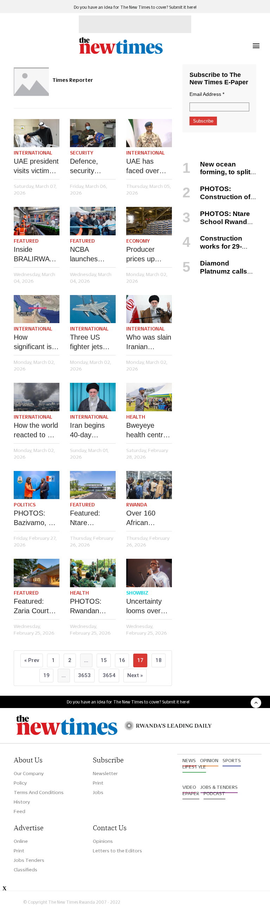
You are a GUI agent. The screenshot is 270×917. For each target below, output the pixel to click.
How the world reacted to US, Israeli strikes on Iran (36, 430)
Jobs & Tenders (219, 787)
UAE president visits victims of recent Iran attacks (36, 166)
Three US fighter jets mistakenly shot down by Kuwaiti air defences (90, 342)
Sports (232, 760)
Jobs (98, 792)
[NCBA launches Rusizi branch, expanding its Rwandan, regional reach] (93, 221)
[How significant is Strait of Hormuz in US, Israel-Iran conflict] (36, 309)
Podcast (214, 793)
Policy (20, 783)
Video (189, 787)
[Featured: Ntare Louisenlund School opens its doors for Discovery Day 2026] (93, 485)
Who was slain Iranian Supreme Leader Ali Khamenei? (148, 342)
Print (98, 783)
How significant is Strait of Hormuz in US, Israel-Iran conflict (36, 342)
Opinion (209, 760)
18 (158, 660)
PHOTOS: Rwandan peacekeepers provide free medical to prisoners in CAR (92, 606)
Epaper (190, 793)
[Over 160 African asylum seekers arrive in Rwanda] (149, 485)
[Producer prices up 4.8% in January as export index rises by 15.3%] (149, 221)
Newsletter (105, 773)
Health (135, 417)
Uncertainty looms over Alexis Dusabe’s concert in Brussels (144, 606)
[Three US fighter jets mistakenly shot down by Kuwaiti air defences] (93, 309)
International (33, 153)
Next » (135, 675)
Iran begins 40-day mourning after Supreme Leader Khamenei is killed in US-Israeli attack (93, 430)
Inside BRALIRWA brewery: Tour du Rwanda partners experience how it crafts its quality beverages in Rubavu (35, 254)
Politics (25, 504)
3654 (109, 675)
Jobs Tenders (29, 860)
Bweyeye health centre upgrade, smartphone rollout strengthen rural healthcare (146, 430)
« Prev (31, 660)
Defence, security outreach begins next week (88, 166)
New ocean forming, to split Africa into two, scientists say (216, 176)
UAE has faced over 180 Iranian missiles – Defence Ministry (143, 166)
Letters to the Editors (117, 850)
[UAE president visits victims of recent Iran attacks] (36, 133)
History (22, 802)
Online (21, 841)
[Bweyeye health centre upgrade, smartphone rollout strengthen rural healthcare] (149, 397)
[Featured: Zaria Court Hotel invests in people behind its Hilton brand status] (36, 573)
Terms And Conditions (39, 792)
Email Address (206, 94)
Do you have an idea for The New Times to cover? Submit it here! (135, 7)
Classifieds (25, 869)
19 (46, 675)
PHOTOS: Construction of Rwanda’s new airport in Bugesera (217, 200)
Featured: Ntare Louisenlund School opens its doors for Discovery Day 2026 (92, 518)
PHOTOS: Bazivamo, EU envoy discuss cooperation (36, 518)
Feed (19, 811)
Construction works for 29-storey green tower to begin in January (216, 250)
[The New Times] (120, 53)
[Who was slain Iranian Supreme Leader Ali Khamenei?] (149, 309)
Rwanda (136, 504)
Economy (138, 241)
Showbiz (137, 593)
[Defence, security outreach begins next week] (93, 133)
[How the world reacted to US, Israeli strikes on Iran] (36, 397)
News (189, 760)
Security (81, 153)
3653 (84, 675)
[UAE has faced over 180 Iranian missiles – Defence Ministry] (149, 133)
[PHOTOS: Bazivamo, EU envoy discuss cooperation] (36, 485)
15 (104, 660)
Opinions (103, 841)
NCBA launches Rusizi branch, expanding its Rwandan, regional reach (92, 254)
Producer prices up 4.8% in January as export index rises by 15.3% (145, 254)
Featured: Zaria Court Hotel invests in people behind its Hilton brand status (34, 606)
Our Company (29, 773)
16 (122, 660)
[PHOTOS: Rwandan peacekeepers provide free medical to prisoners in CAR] (93, 573)
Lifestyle (194, 766)
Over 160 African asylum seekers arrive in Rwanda (148, 518)
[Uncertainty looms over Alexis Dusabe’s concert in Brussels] (149, 573)
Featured (26, 241)
